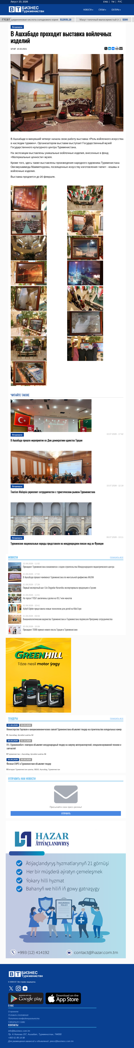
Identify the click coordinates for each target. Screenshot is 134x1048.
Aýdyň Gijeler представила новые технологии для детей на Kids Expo (52, 608)
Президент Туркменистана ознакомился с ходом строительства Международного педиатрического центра (68, 566)
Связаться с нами (16, 1022)
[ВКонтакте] (113, 48)
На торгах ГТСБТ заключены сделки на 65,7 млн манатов (47, 598)
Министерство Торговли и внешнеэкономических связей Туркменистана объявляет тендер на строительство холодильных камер (64, 729)
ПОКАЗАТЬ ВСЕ (116, 557)
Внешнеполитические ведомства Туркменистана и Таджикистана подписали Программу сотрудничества (67, 619)
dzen (24, 988)
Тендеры (13, 718)
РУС (120, 2)
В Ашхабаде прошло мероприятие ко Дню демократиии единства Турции (46, 440)
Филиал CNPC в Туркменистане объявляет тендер (29, 763)
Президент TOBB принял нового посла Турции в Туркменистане (50, 629)
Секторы (115, 9)
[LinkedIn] (109, 48)
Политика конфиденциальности (24, 1018)
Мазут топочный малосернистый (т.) (83, 19)
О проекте (13, 1012)
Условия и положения (18, 1015)
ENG (105, 2)
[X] (105, 48)
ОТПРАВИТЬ (65, 813)
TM (112, 2)
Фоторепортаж (17, 27)
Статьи (102, 9)
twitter (11, 988)
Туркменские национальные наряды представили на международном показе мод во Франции (57, 543)
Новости (13, 557)
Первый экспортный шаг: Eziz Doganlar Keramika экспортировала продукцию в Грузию (59, 587)
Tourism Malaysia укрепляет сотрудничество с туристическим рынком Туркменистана (53, 492)
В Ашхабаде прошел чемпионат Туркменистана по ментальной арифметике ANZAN (58, 577)
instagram (18, 988)
